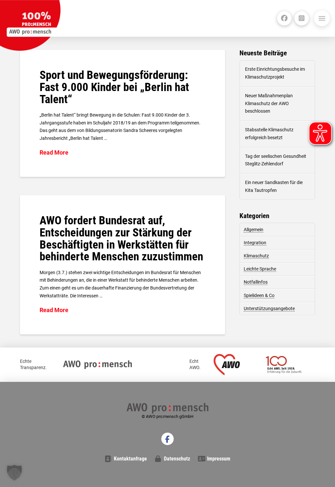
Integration (255, 242)
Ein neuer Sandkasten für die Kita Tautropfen (274, 186)
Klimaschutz (256, 255)
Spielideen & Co (259, 295)
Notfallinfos (256, 282)
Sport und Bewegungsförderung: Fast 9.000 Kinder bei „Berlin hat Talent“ (114, 87)
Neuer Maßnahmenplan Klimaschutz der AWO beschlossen (269, 103)
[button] (322, 18)
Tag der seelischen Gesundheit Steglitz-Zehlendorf (275, 160)
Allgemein (253, 229)
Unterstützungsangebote (269, 308)
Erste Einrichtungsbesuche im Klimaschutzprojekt (275, 73)
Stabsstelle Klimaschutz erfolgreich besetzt (269, 133)
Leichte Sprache (260, 269)
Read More (54, 152)
